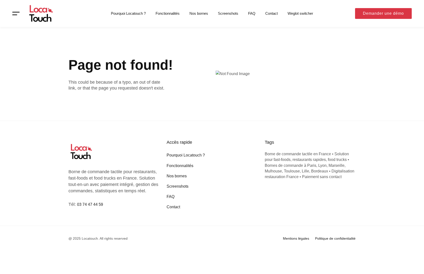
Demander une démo (383, 13)
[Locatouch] (40, 13)
